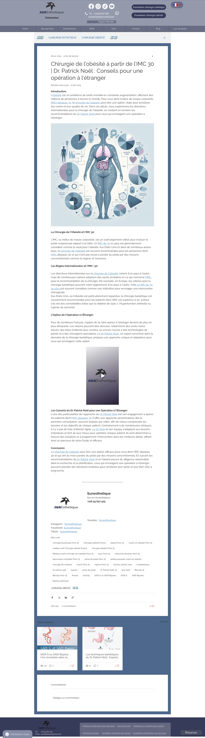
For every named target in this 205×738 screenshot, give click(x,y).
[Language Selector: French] (177, 5)
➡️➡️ (40, 37)
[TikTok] (105, 6)
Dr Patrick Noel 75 (108, 570)
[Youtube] (111, 6)
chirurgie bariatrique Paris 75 (66, 543)
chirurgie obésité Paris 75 (103, 548)
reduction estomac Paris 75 (127, 554)
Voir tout (164, 622)
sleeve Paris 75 (117, 543)
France (75, 575)
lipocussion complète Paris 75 (66, 559)
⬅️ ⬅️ (113, 37)
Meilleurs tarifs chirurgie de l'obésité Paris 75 (73, 554)
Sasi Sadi (126, 570)
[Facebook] (91, 6)
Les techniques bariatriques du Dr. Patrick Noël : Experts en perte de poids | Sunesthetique (102, 656)
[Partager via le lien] (72, 597)
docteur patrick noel (122, 564)
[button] (164, 38)
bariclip (86, 575)
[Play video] (102, 376)
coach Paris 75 (83, 564)
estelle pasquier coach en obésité (125, 559)
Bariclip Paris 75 (60, 575)
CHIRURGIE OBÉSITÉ (93, 37)
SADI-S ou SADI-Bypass (105, 575)
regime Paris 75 (102, 564)
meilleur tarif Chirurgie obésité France (70, 548)
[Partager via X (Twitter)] (59, 597)
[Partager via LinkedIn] (66, 597)
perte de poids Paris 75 (95, 559)
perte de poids (89, 570)
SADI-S (124, 575)
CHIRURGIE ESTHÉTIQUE (62, 37)
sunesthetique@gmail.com (50, 734)
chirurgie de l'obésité (62, 564)
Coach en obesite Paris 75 (140, 543)
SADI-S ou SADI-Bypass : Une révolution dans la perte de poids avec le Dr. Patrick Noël (55, 656)
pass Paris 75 (104, 554)
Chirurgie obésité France (95, 543)
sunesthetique (143, 564)
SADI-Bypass (138, 575)
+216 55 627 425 (46, 732)
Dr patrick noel (59, 570)
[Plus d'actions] (152, 56)
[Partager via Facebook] (52, 597)
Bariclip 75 (139, 570)
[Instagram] (98, 6)
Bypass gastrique (61, 581)
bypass (74, 570)
